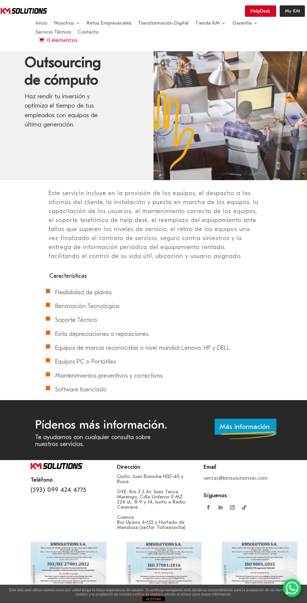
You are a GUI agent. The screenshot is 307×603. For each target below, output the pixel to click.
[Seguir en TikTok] (244, 507)
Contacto (88, 32)
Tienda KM (207, 23)
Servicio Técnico (53, 32)
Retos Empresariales (109, 23)
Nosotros (64, 23)
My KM (292, 11)
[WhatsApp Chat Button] (292, 588)
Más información (245, 427)
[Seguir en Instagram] (232, 507)
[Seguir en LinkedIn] (220, 507)
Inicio (41, 23)
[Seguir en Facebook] (208, 507)
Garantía (242, 23)
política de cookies (148, 594)
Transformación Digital (163, 23)
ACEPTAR (153, 599)
